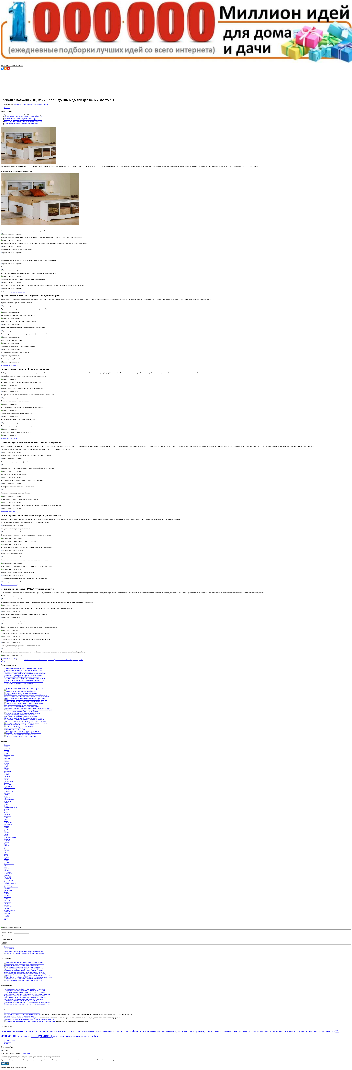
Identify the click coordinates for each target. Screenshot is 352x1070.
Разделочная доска (280, 1031)
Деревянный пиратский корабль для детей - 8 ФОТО (20, 1000)
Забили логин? (9, 948)
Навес (6, 918)
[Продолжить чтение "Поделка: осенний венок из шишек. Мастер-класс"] (20, 693)
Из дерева (7, 897)
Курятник (7, 798)
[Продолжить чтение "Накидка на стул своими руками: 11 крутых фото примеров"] (23, 703)
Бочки (6, 811)
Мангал (6, 802)
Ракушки (7, 870)
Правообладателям (10, 1040)
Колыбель (7, 911)
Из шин (6, 750)
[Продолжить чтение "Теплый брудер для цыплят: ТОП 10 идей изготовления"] (22, 733)
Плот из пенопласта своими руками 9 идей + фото (20, 734)
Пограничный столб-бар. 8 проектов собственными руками (23, 675)
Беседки (6, 746)
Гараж (6, 898)
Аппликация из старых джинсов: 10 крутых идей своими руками (24, 688)
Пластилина (8, 873)
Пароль (4, 936)
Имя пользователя (7, 932)
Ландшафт (7, 902)
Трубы (6, 756)
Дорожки (7, 776)
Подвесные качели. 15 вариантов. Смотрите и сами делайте (23, 978)
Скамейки (7, 771)
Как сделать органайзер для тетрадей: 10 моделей (19, 715)
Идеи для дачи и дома (18, 292)
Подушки (7, 882)
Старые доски (8, 791)
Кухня (6, 806)
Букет (6, 892)
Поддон (6, 774)
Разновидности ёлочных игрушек (300, 1031)
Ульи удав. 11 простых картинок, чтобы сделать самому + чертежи (25, 721)
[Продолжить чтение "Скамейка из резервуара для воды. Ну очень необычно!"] (22, 967)
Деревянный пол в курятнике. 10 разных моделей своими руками (25, 673)
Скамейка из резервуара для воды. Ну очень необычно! (21, 965)
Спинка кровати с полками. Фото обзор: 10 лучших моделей (23, 121)
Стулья (6, 809)
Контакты (7, 1042)
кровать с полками (80, 1036)
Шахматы (7, 885)
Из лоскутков (8, 880)
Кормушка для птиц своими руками (86, 1031)
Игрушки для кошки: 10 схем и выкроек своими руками (22, 1013)
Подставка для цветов (256, 1031)
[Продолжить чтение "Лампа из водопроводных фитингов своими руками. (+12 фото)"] (25, 973)
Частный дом (8, 781)
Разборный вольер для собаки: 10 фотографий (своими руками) (24, 680)
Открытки (7, 872)
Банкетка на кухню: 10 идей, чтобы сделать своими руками (23, 670)
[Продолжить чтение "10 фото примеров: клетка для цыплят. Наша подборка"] (22, 713)
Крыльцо (7, 913)
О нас (6, 1043)
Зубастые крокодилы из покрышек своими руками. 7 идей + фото (24, 698)
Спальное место (9, 864)
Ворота (6, 779)
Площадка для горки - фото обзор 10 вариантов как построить (23, 682)
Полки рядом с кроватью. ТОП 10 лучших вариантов (21, 123)
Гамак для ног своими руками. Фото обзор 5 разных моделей (23, 951)
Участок (7, 773)
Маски (6, 859)
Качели (6, 783)
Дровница (7, 816)
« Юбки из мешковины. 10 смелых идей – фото (39, 660)
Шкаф (6, 847)
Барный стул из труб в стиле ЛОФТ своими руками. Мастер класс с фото (27, 975)
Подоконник (8, 907)
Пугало (6, 763)
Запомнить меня (7, 939)
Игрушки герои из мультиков (35, 1031)
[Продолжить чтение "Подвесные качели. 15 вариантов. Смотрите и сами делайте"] (23, 980)
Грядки (6, 751)
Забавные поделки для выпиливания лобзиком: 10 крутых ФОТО (24, 678)
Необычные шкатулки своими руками (178, 1031)
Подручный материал (11, 887)
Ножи (6, 860)
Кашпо (6, 789)
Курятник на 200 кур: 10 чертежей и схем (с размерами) (21, 677)
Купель (6, 845)
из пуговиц (42, 1035)
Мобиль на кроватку (124, 1031)
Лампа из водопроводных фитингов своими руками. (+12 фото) (24, 972)
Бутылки (7, 745)
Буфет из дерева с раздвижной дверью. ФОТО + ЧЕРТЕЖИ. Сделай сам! (27, 994)
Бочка (6, 766)
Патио (6, 804)
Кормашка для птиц (10, 807)
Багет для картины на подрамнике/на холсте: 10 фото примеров (24, 672)
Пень (6, 829)
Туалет (6, 794)
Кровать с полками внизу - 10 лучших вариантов (19, 118)
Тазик (6, 834)
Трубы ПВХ (8, 877)
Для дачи (7, 748)
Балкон (6, 857)
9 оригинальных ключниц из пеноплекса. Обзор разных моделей (24, 996)
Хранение (7, 862)
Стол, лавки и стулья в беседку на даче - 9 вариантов (20, 705)
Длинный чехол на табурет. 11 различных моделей (20, 1016)
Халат (333, 1031)
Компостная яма (9, 799)
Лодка (6, 852)
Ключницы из (67, 1031)
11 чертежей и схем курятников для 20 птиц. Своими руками (23, 999)
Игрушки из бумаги (54, 1031)
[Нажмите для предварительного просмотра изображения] (28, 163)
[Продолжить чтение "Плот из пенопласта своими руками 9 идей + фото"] (20, 736)
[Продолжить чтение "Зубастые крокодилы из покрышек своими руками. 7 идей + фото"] (25, 700)
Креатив (7, 900)
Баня (5, 844)
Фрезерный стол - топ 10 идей (13, 728)
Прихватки (268, 1031)
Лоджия (6, 908)
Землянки (7, 817)
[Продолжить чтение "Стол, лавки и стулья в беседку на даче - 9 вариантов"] (21, 706)
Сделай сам (8, 784)
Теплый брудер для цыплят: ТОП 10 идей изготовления (21, 731)
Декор (6, 769)
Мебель (6, 768)
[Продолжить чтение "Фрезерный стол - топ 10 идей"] (14, 729)
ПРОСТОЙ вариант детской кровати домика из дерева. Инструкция (25, 695)
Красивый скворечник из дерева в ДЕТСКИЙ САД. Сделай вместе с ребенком (29, 1019)
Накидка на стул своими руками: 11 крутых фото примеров (23, 701)
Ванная (6, 849)
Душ (5, 796)
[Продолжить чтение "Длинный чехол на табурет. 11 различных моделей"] (21, 1018)
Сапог (6, 855)
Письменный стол (228, 1031)
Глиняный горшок (10, 837)
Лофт (6, 819)
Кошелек (112, 1031)
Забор (6, 765)
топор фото (93, 1036)
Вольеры (7, 865)
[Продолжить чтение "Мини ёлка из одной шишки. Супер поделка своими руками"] (24, 719)
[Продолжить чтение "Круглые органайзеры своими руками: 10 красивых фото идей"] (24, 970)
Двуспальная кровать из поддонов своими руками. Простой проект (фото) (27, 708)
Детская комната (9, 910)
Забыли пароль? (9, 947)
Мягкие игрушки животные (146, 1031)
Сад (5, 831)
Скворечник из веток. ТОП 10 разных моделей (19, 724)
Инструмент (8, 822)
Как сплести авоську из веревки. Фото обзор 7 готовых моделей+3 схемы (27, 1004)
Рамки (6, 867)
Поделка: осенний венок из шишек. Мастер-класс (19, 691)
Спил (6, 836)
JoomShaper (26, 1053)
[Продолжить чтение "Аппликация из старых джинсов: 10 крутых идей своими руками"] (25, 690)
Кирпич (6, 761)
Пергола (7, 840)
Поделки (7, 793)
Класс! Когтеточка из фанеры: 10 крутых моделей (20, 683)
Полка (6, 821)
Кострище (7, 814)
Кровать (7, 850)
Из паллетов (8, 786)
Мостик (6, 920)
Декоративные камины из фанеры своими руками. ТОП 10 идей (24, 990)
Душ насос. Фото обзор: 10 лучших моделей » (68, 660)
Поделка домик (242, 1031)
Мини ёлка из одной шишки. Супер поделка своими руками (23, 718)
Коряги (6, 826)
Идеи (6, 753)
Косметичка (104, 1031)
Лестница (7, 903)
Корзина (7, 839)
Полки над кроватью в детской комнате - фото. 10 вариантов (23, 120)
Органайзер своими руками (207, 1031)
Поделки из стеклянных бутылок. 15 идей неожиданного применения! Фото (28, 1002)
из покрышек (24, 1036)
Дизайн (6, 842)
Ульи (5, 760)
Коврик (6, 875)
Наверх (3, 661)
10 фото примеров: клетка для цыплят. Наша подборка (21, 711)
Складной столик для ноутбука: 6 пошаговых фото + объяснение (24, 989)
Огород (6, 778)
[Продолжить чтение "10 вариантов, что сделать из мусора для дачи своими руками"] (24, 964)
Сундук (6, 915)
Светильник (8, 824)
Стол (6, 854)
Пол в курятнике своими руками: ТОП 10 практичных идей (23, 668)
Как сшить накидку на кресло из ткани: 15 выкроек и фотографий (25, 997)
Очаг (6, 812)
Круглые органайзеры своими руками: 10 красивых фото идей (24, 969)
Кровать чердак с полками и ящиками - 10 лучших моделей (23, 116)
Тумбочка (7, 888)
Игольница (7, 878)
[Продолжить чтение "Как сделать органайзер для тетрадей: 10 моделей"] (20, 716)
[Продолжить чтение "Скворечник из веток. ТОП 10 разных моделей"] (19, 726)
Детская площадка (10, 883)
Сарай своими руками (321, 1031)
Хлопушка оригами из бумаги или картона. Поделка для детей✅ (24, 992)
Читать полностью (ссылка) (9, 365)
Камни (6, 832)
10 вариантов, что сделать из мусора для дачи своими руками (23, 962)
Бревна (6, 827)
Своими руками (9, 755)
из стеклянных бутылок (63, 1036)
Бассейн (6, 905)
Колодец (7, 758)
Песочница (7, 801)
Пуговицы (7, 869)
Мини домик (8, 890)
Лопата (6, 916)
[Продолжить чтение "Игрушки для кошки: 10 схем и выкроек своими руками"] (22, 1014)
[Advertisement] (176, 83)
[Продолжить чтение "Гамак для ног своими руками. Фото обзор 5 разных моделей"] (24, 953)
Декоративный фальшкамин (12, 1031)
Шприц (6, 893)
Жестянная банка (9, 788)
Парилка (7, 895)
